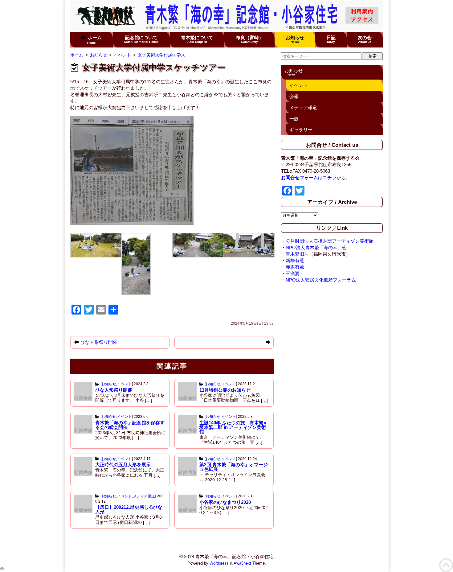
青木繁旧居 (297, 254)
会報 (294, 96)
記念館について (141, 39)
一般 (294, 118)
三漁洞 (293, 273)
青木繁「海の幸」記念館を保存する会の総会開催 (130, 425)
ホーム (94, 39)
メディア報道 (144, 496)
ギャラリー (300, 129)
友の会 (365, 39)
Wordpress (219, 563)
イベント (124, 384)
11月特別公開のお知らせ (225, 390)
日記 (331, 39)
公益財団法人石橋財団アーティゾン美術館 (329, 241)
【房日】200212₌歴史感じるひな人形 (128, 509)
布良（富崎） (249, 39)
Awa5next (242, 563)
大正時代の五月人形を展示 (123, 464)
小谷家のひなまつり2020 (225, 502)
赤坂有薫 (295, 267)
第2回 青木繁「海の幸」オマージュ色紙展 (233, 467)
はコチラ (309, 177)
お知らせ (295, 39)
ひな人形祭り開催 (113, 390)
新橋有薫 (295, 260)
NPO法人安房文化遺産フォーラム (321, 279)
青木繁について (197, 39)
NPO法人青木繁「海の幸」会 (316, 247)
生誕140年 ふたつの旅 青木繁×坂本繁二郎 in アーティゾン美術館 (232, 427)
